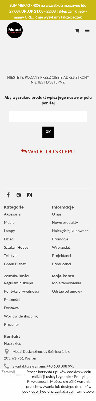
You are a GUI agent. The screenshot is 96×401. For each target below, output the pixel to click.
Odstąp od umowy (67, 291)
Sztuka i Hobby (16, 247)
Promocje (60, 239)
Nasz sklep (12, 343)
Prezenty (11, 324)
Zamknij (8, 371)
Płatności (12, 299)
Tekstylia (11, 255)
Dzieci (9, 239)
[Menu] (87, 31)
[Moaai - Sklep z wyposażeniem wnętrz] (15, 30)
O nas (56, 214)
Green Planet (15, 264)
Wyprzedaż (61, 247)
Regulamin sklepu (18, 283)
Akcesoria (12, 214)
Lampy (9, 230)
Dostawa (11, 307)
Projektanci (61, 255)
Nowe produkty (65, 222)
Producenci (61, 264)
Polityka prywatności (21, 291)
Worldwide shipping (21, 316)
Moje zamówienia (66, 283)
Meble (9, 222)
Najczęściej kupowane (70, 230)
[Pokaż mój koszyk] (77, 31)
